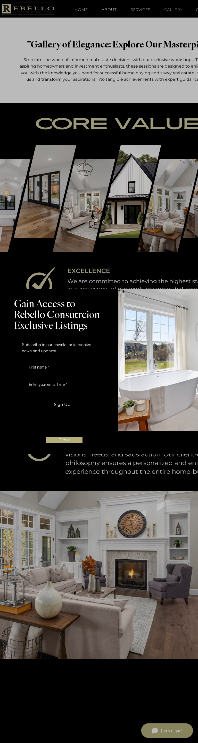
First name (38, 367)
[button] (64, 440)
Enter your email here (47, 384)
